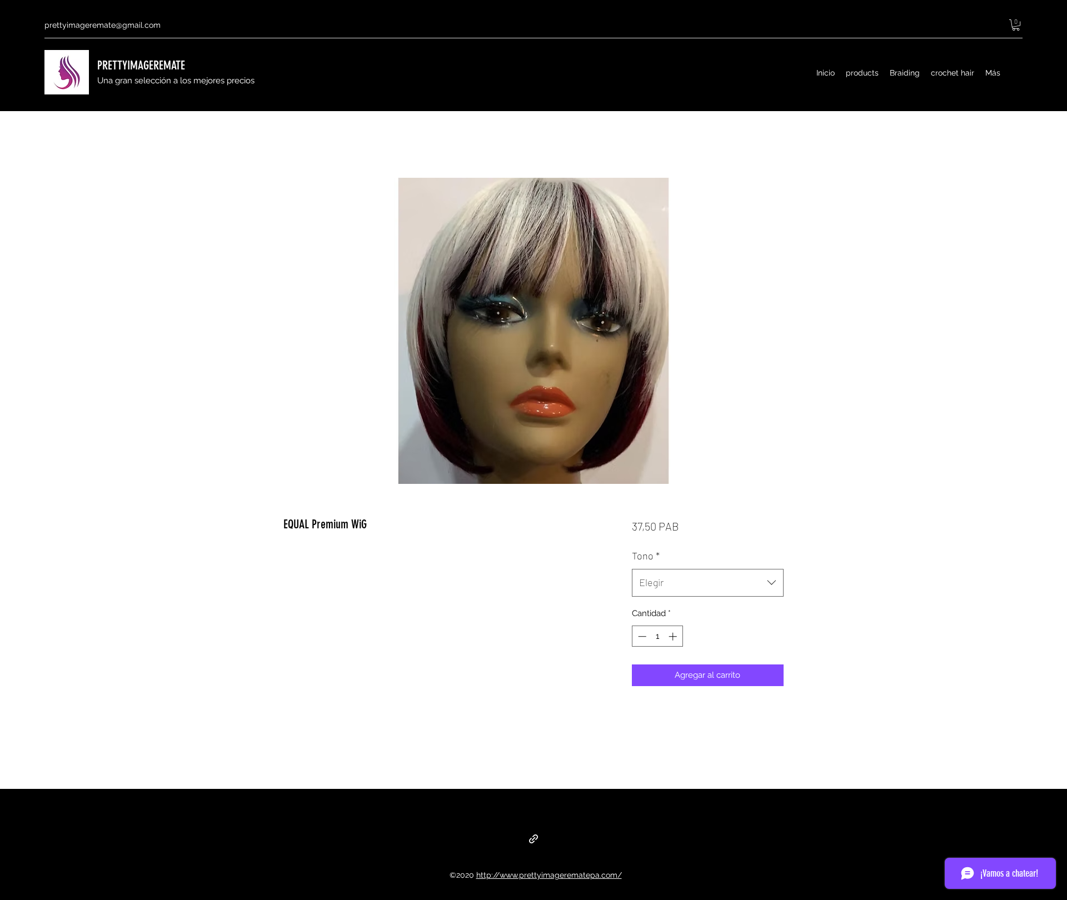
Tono (646, 555)
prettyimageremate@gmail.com (102, 25)
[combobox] (708, 583)
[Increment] (673, 636)
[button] (1016, 25)
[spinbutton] (657, 636)
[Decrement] (641, 636)
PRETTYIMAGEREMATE (141, 65)
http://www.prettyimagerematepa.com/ (549, 875)
